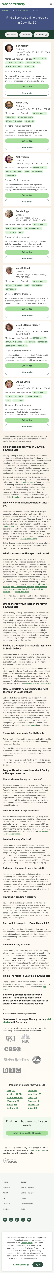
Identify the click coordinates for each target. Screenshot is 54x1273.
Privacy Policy (27, 1243)
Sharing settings (21, 1264)
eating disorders (22, 592)
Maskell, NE (33, 1104)
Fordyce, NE (34, 1101)
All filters (40, 35)
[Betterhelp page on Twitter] (24, 1220)
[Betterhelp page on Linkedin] (30, 1220)
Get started (27, 86)
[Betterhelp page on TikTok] (18, 1220)
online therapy (29, 482)
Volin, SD (11, 1090)
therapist (15, 497)
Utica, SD (32, 1108)
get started (32, 725)
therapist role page (28, 539)
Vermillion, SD (34, 1094)
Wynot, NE (12, 1104)
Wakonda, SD (13, 1101)
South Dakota (22, 11)
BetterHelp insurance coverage (37, 683)
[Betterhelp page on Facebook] (6, 1220)
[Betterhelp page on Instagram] (12, 1220)
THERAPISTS (6, 11)
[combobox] (11, 34)
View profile (27, 93)
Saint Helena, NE (15, 1097)
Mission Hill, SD (14, 1094)
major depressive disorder (22, 587)
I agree (38, 1264)
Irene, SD (32, 1090)
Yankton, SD (13, 1108)
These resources (36, 1150)
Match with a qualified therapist (27, 1133)
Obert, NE (32, 1097)
